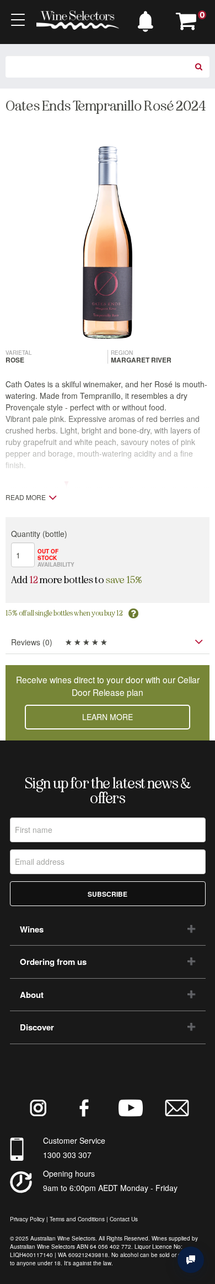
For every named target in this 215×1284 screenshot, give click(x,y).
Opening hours (69, 1173)
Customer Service (74, 1140)
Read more (26, 497)
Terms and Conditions (77, 1219)
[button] (148, 18)
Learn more (107, 716)
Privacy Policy (27, 1219)
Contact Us (124, 1219)
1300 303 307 (67, 1154)
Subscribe (107, 894)
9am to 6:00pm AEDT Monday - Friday (110, 1187)
